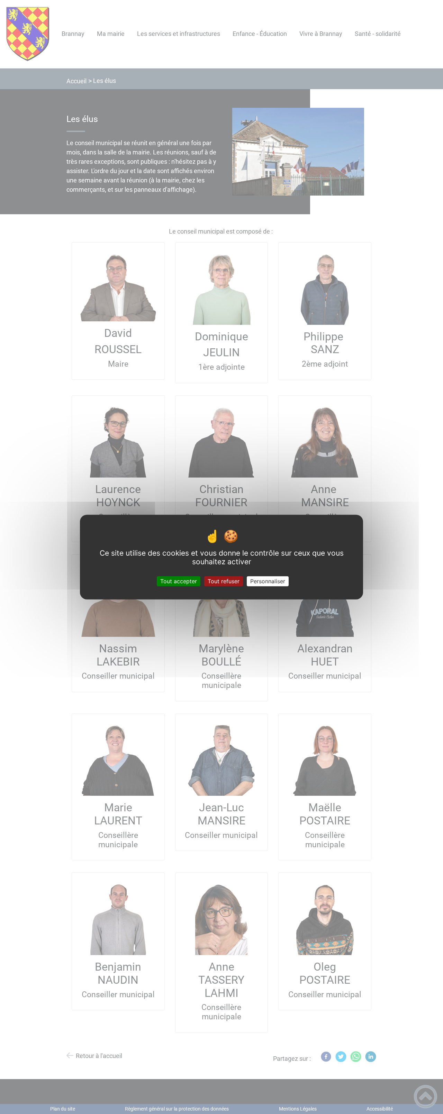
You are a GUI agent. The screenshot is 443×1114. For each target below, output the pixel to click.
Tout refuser (223, 580)
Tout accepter (178, 580)
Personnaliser (267, 580)
